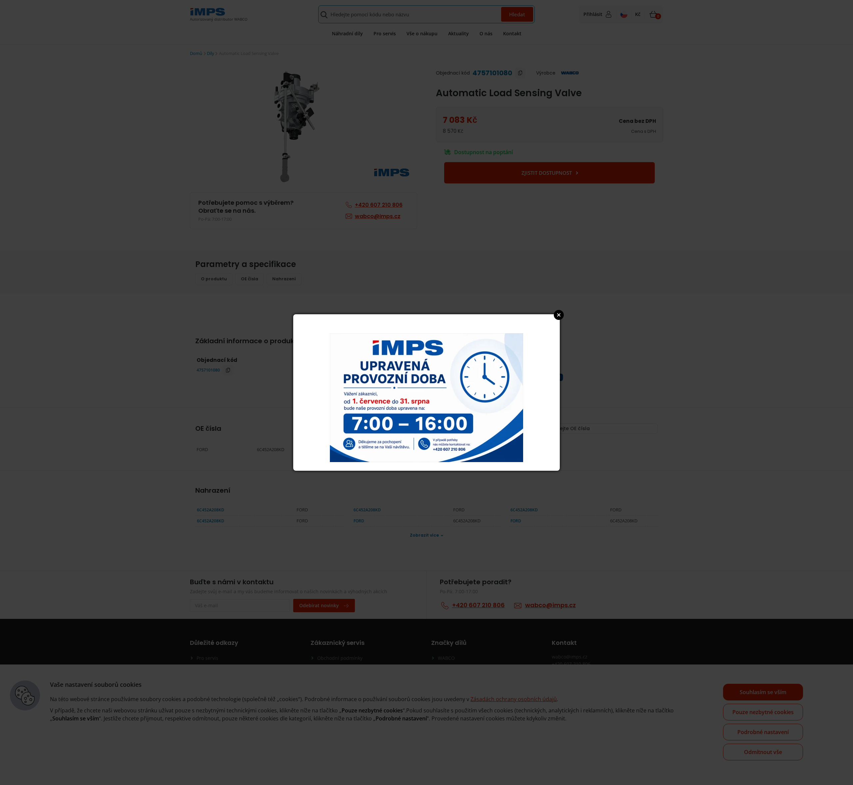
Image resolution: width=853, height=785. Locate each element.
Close (559, 315)
